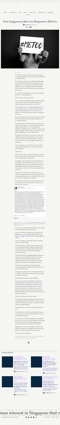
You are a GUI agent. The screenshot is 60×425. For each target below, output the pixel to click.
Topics (5, 12)
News (15, 380)
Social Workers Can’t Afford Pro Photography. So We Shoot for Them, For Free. (50, 364)
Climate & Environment (18, 357)
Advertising (50, 12)
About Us (28, 14)
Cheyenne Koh (19, 371)
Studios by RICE (41, 12)
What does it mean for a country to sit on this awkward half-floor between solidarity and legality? (50, 389)
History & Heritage (17, 378)
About (52, 417)
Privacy (57, 417)
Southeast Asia (13, 12)
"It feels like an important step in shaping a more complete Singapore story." (21, 391)
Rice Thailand (46, 417)
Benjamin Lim (28, 24)
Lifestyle (24, 378)
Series (20, 12)
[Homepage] (30, 6)
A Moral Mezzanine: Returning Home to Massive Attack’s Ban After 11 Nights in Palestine (50, 383)
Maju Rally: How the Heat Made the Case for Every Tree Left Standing (21, 363)
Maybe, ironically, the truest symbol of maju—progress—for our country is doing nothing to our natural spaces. (21, 368)
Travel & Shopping (50, 378)
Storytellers (32, 12)
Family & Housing (47, 357)
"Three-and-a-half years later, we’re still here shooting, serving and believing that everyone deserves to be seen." (50, 369)
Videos (25, 12)
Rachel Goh (48, 373)
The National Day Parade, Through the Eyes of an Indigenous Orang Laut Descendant (21, 385)
